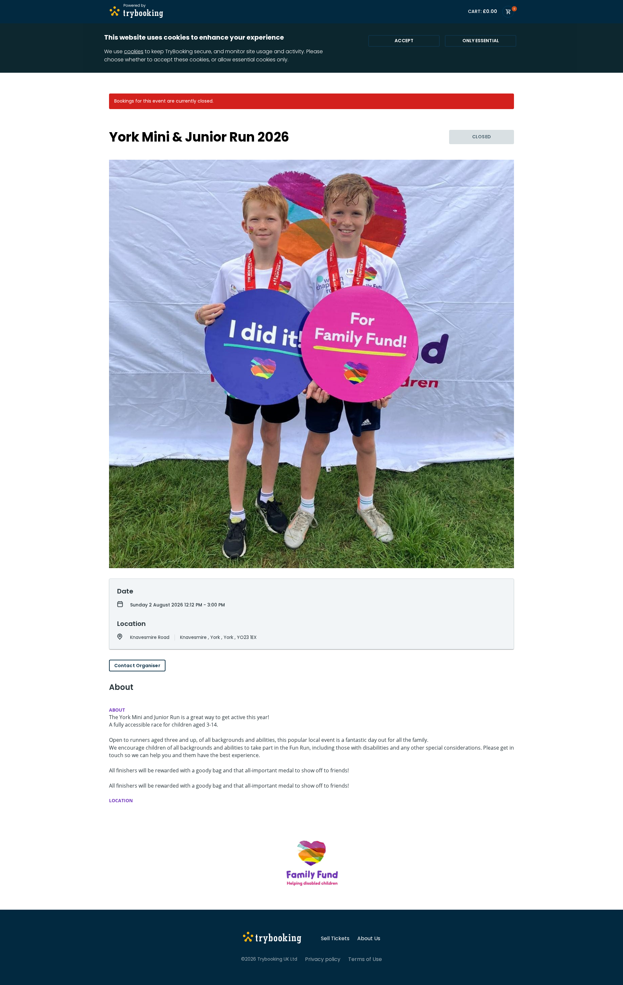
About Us (368, 938)
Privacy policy (322, 959)
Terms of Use (365, 959)
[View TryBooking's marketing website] (272, 938)
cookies (133, 51)
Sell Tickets (335, 938)
